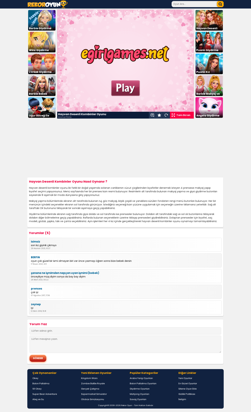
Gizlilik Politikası (186, 394)
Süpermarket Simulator (94, 394)
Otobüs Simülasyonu (92, 399)
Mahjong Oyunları (139, 394)
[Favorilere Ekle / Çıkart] (159, 115)
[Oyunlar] (47, 7)
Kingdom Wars (89, 378)
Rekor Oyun (126, 405)
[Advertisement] (125, 148)
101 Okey (36, 388)
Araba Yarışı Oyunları (141, 378)
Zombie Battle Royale (93, 383)
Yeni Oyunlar (185, 378)
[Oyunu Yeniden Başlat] (166, 115)
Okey (35, 378)
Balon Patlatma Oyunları (143, 383)
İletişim (182, 399)
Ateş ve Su (38, 399)
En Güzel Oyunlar (187, 383)
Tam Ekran (183, 115)
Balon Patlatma (40, 383)
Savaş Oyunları (138, 399)
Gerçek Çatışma (90, 388)
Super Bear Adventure (44, 394)
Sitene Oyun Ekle (187, 388)
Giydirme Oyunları (140, 388)
